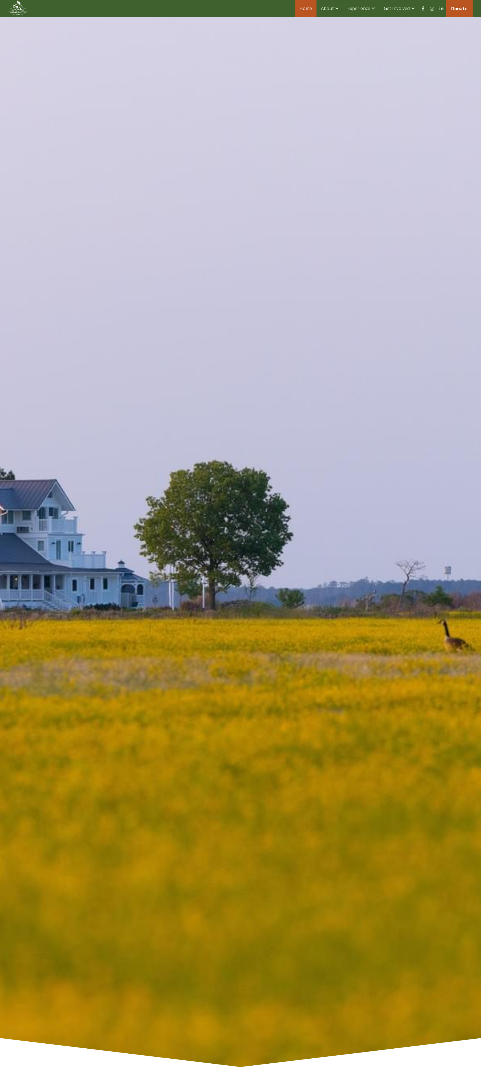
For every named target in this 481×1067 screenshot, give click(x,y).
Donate (459, 9)
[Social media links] (423, 8)
